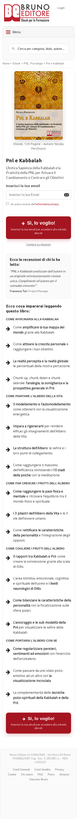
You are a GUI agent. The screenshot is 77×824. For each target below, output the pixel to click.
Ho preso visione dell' (35, 204)
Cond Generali (21, 769)
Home (5, 63)
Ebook (16, 63)
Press (51, 774)
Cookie (12, 774)
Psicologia (36, 63)
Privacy (59, 769)
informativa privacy (47, 204)
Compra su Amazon (38, 244)
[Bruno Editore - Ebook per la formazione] (26, 13)
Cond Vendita (42, 769)
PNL (26, 63)
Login (61, 7)
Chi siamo (27, 774)
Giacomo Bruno (38, 779)
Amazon (64, 774)
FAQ (40, 774)
